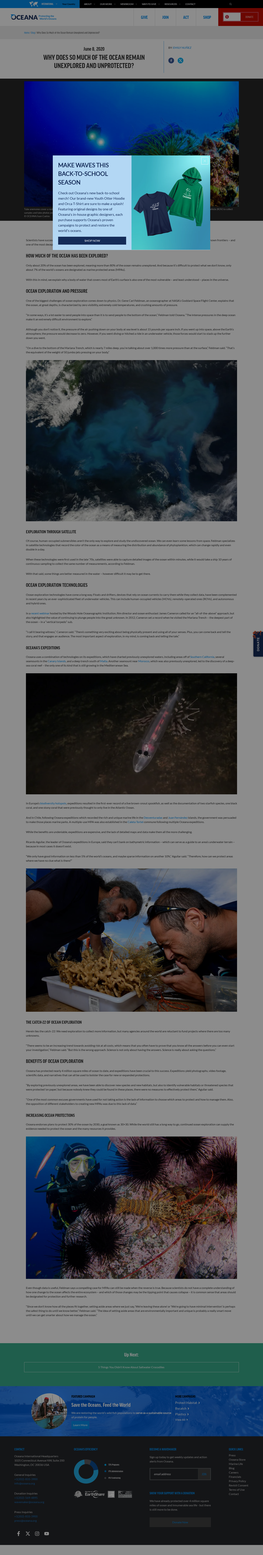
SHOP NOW (92, 240)
